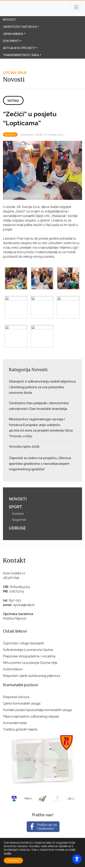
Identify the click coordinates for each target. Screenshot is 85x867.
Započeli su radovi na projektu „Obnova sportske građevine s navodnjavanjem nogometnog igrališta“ (40, 463)
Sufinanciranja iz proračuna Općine (28, 650)
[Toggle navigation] (76, 7)
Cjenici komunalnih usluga (21, 703)
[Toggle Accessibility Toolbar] (77, 859)
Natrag (13, 100)
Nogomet (19, 520)
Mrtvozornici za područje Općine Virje (30, 663)
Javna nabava (13, 33)
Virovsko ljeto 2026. (24, 446)
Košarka (18, 514)
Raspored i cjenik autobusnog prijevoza (31, 676)
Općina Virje (28, 8)
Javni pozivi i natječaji (20, 26)
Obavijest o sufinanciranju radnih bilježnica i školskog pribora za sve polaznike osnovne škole (42, 387)
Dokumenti (11, 40)
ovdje (7, 853)
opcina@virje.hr (24, 605)
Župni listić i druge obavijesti (23, 643)
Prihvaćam (13, 860)
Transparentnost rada (21, 55)
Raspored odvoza (16, 697)
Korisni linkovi (13, 669)
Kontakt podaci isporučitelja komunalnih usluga (37, 710)
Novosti (9, 19)
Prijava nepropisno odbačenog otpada (31, 716)
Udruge (17, 528)
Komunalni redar (15, 723)
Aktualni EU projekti (19, 48)
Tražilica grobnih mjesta (20, 729)
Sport (15, 507)
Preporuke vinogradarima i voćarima (29, 656)
